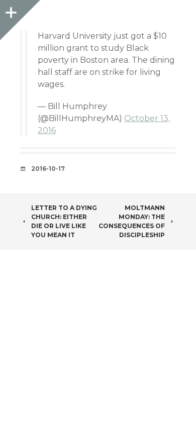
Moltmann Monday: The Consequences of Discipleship (132, 221)
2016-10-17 (48, 168)
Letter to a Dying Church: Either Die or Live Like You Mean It (64, 221)
